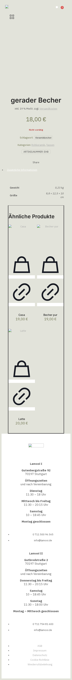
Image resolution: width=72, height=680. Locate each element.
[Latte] (21, 342)
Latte (21, 419)
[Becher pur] (50, 238)
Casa (21, 314)
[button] (57, 7)
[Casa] (21, 238)
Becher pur (50, 314)
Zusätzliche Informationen (22, 170)
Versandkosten (48, 108)
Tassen (50, 145)
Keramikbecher (43, 137)
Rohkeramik (38, 145)
